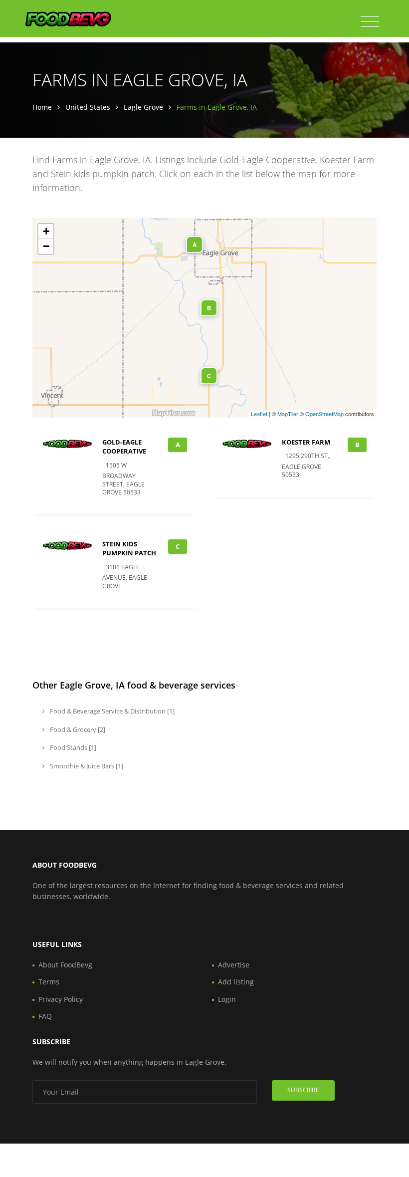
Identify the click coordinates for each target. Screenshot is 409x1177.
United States (87, 107)
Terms (48, 981)
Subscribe (303, 1090)
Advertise (233, 964)
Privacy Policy (60, 999)
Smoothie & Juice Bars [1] (85, 765)
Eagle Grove (143, 107)
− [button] (46, 246)
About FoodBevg (65, 964)
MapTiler (287, 414)
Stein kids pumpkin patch (129, 548)
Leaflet (259, 414)
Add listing (236, 981)
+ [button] (46, 231)
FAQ (45, 1016)
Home (42, 107)
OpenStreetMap (324, 414)
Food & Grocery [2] (76, 729)
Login (227, 999)
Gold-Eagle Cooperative (124, 447)
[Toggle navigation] (370, 22)
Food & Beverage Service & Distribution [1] (111, 710)
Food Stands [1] (72, 747)
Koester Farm (306, 442)
